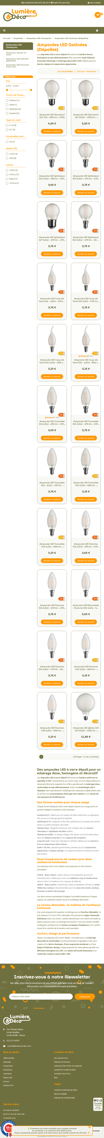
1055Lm (14, 183)
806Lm (13, 179)
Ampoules (7, 1062)
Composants (8, 1066)
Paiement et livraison (62, 1062)
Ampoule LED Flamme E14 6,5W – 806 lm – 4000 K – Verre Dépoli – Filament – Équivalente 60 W (52, 729)
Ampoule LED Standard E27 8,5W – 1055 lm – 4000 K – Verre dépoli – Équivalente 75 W (85, 116)
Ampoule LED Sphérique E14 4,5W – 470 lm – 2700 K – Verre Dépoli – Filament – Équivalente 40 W (86, 177)
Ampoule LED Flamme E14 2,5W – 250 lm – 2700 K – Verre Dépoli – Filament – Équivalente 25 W (86, 545)
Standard (14, 113)
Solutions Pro (8, 1085)
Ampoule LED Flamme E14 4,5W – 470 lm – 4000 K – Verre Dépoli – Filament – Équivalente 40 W (52, 668)
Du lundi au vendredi (11, 1110)
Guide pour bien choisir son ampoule (68, 1066)
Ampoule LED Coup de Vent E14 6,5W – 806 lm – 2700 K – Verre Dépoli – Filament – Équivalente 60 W (52, 361)
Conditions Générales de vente (65, 1090)
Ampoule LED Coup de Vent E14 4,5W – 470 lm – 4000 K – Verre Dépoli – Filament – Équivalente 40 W (86, 300)
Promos (6, 1081)
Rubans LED (7, 1077)
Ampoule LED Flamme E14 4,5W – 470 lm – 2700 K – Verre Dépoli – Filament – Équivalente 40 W (52, 606)
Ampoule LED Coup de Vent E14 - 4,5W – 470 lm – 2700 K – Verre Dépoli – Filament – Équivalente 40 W (52, 300)
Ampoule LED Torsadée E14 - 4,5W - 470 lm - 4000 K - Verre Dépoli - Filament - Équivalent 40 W (52, 484)
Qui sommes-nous (61, 1058)
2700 (13, 154)
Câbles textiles (8, 1058)
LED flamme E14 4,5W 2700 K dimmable (53, 915)
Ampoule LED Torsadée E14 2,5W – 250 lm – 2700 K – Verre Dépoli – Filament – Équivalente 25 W (52, 422)
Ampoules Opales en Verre (16, 53)
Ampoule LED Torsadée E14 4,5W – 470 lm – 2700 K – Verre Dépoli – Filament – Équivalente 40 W (86, 422)
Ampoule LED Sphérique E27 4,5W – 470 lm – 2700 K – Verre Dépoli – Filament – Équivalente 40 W (52, 238)
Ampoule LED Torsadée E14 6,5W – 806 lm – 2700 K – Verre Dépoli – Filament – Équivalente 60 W (85, 484)
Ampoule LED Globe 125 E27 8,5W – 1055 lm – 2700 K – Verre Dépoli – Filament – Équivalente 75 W (86, 729)
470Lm (14, 174)
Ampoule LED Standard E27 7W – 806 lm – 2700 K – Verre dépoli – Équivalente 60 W (52, 116)
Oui (12, 142)
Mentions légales (60, 1094)
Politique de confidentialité (64, 1098)
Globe (13, 105)
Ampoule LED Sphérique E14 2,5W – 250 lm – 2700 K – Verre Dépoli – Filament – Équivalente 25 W (52, 177)
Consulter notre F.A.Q (62, 1074)
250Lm (13, 170)
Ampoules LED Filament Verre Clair (17, 65)
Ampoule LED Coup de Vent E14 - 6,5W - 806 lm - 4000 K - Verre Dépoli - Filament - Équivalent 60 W (86, 361)
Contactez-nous (9, 1118)
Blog (56, 1077)
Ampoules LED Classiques (14, 46)
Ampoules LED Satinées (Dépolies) (17, 59)
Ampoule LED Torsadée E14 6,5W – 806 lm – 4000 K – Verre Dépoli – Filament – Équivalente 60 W (52, 545)
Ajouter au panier (52, 131)
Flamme (14, 100)
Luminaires (7, 1074)
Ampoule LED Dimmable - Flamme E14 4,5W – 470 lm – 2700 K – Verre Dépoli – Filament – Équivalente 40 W (85, 606)
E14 (12, 125)
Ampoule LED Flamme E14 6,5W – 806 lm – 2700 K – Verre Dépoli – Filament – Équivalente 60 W (86, 668)
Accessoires (7, 1070)
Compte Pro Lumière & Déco (65, 1070)
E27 (12, 130)
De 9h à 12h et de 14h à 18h (14, 1114)
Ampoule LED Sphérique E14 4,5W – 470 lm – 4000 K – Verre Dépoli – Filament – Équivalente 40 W (86, 238)
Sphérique (15, 109)
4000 (12, 158)
